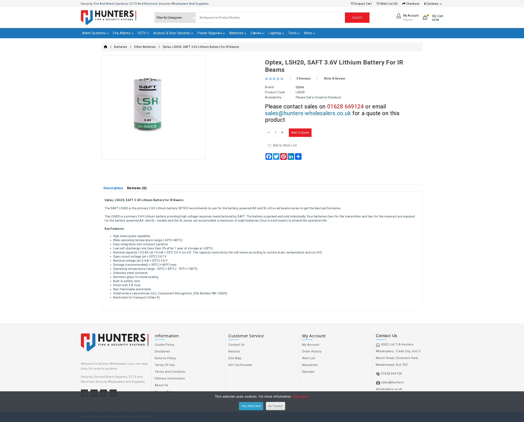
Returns (234, 351)
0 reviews (304, 78)
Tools (292, 33)
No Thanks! (275, 406)
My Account (311, 344)
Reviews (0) (137, 188)
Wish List (308, 358)
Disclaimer (162, 351)
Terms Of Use (165, 365)
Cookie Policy (164, 344)
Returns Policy (165, 358)
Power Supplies (209, 33)
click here (300, 396)
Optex (300, 87)
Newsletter (310, 365)
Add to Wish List (285, 145)
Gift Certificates (240, 365)
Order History (312, 351)
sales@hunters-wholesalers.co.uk (308, 113)
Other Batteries (145, 46)
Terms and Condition (170, 371)
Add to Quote (300, 132)
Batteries (236, 33)
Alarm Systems (94, 33)
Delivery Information (170, 378)
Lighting (275, 33)
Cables (256, 33)
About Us (161, 385)
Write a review (334, 78)
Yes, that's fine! (251, 406)
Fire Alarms (122, 33)
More (308, 33)
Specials (308, 371)
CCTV (142, 33)
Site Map (235, 358)
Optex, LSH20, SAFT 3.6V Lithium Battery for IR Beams (201, 46)
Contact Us (236, 344)
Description (113, 188)
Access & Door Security (171, 33)
